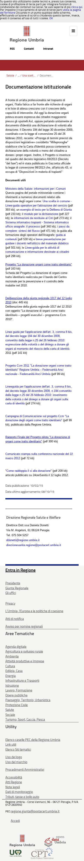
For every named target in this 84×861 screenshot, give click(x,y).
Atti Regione (13, 782)
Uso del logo (13, 757)
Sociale (10, 715)
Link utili (10, 745)
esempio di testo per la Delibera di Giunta (46, 209)
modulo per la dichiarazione (41, 214)
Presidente (12, 583)
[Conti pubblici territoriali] (42, 852)
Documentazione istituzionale (47, 75)
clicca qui (76, 7)
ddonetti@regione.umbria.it (23, 540)
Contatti (29, 48)
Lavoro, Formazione (18, 690)
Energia (10, 676)
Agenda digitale (15, 647)
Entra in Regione (20, 570)
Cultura (10, 666)
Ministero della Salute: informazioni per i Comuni (35, 188)
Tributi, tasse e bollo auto (22, 797)
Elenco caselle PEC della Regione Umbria (32, 740)
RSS (12, 48)
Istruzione (12, 686)
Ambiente (12, 656)
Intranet (48, 48)
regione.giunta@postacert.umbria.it (35, 811)
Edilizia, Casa (14, 671)
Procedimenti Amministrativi (24, 770)
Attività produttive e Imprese (24, 661)
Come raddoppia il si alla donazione (28, 470)
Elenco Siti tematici (18, 749)
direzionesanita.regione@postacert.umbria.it (33, 545)
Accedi (15, 821)
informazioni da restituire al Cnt (33, 218)
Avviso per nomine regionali (24, 626)
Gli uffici (10, 593)
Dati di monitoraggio (19, 792)
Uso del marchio (16, 762)
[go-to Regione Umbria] (27, 28)
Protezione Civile (16, 705)
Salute (10, 75)
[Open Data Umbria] (55, 840)
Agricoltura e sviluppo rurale (24, 651)
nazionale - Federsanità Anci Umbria (27, 374)
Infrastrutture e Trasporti (22, 681)
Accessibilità (13, 777)
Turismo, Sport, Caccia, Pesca (25, 719)
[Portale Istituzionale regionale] (22, 840)
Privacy (10, 603)
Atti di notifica (14, 619)
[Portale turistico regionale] (16, 852)
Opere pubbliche (16, 695)
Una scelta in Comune (29, 75)
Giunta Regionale (16, 588)
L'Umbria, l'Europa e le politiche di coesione (34, 611)
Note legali (12, 787)
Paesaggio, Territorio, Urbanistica (27, 700)
